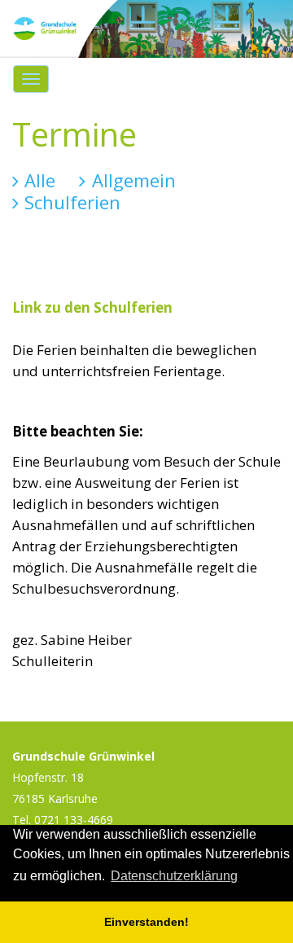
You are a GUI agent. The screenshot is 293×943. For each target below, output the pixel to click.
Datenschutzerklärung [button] (174, 876)
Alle (42, 180)
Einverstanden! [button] (146, 921)
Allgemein (136, 180)
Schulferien (75, 202)
